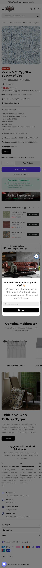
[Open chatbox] (4, 564)
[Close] (36, 256)
